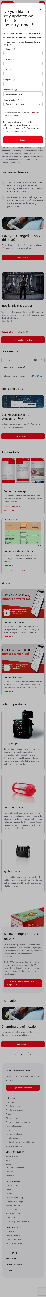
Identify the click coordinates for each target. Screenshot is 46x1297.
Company (8, 79)
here (33, 112)
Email (6, 69)
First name (8, 49)
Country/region (10, 100)
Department (9, 89)
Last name (8, 59)
